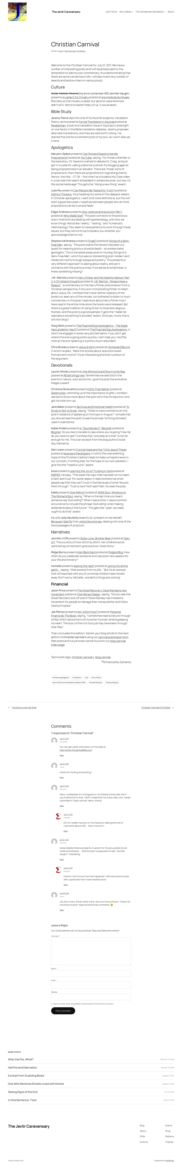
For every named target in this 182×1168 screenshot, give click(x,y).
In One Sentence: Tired (22, 1100)
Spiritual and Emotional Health (95, 407)
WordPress (170, 1160)
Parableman (58, 125)
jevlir (61, 51)
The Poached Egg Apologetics (108, 329)
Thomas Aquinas (111, 682)
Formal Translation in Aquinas (97, 122)
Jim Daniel (63, 742)
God (86, 677)
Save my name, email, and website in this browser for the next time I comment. (84, 1004)
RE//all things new (74, 375)
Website (54, 992)
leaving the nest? (84, 566)
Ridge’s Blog (115, 552)
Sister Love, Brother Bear (95, 538)
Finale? (92, 241)
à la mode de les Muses (115, 97)
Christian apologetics (60, 677)
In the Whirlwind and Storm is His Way (102, 371)
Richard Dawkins (95, 682)
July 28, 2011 (64, 893)
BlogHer (56, 432)
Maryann (63, 789)
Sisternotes (58, 393)
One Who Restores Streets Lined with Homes (36, 1083)
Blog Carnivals (70, 51)
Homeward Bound (119, 347)
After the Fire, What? (21, 1059)
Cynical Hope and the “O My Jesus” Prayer (101, 449)
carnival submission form (113, 637)
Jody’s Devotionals (90, 521)
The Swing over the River (24, 707)
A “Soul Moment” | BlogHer (96, 428)
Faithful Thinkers (61, 194)
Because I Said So (61, 521)
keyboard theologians (77, 453)
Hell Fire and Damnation (22, 1067)
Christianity (81, 51)
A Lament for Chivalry (76, 97)
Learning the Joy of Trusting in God (91, 471)
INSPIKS (55, 475)
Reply (62, 755)
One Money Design (88, 594)
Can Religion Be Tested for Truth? (94, 190)
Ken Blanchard (87, 552)
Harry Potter (96, 677)
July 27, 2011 (64, 738)
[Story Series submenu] (132, 11)
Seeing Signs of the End (22, 1092)
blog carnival (103, 657)
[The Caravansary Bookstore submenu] (164, 11)
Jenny (62, 896)
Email (53, 980)
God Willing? (77, 492)
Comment (55, 936)
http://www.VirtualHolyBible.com (76, 750)
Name (54, 968)
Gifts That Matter (98, 389)
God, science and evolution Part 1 (102, 212)
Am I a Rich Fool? (87, 612)
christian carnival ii (83, 657)
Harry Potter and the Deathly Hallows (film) (69, 682)
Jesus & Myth (87, 347)
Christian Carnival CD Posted (155, 707)
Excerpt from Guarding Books (26, 1075)
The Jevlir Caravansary (66, 12)
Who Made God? (73, 216)
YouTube (86, 157)
